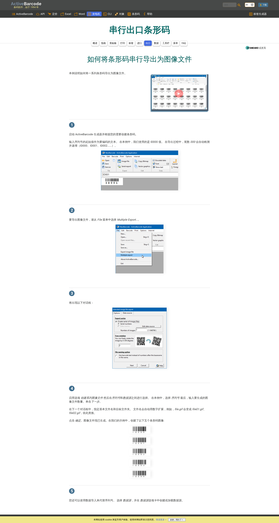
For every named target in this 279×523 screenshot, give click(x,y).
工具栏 (165, 43)
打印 (122, 43)
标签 (131, 43)
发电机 (96, 13)
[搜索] (240, 5)
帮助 (149, 13)
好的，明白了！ (176, 520)
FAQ (184, 43)
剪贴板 (113, 43)
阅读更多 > (161, 519)
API (43, 13)
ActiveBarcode (24, 13)
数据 (156, 43)
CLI (110, 13)
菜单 (175, 43)
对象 (121, 13)
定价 (54, 13)
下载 (265, 5)
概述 (95, 43)
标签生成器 (260, 13)
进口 (139, 43)
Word (82, 13)
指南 (103, 43)
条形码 (136, 13)
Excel (68, 13)
